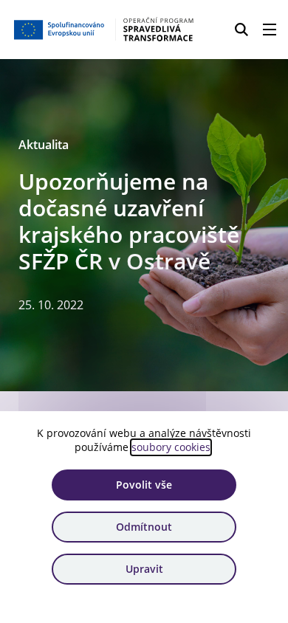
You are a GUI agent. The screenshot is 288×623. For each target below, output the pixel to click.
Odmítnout (144, 527)
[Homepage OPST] (104, 29)
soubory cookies (170, 447)
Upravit (144, 569)
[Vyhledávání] (241, 29)
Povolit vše (144, 485)
